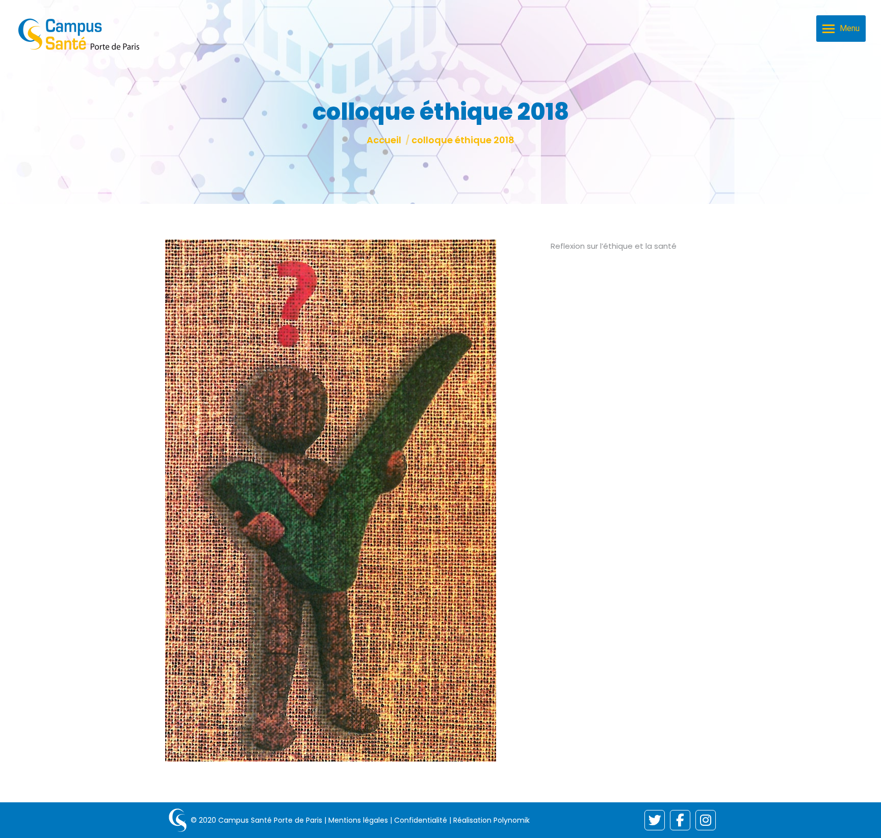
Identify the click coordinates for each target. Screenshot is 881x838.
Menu (850, 28)
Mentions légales (358, 820)
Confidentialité (420, 820)
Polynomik (512, 820)
